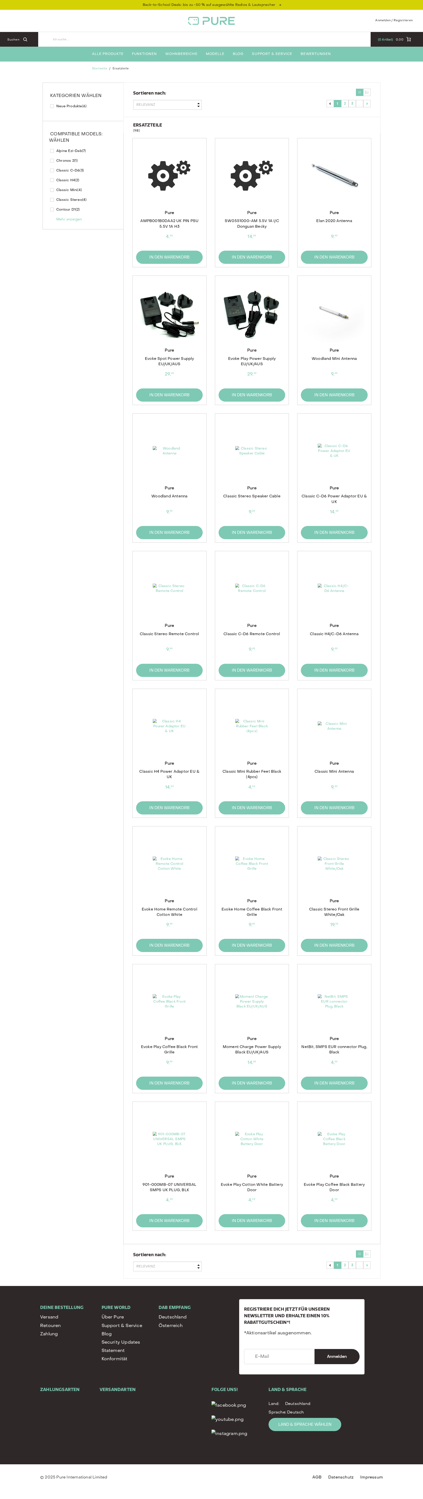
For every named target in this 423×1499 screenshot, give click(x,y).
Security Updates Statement (121, 1346)
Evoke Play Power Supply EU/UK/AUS (252, 361)
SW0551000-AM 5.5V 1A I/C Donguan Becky (252, 223)
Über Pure (113, 1317)
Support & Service (272, 54)
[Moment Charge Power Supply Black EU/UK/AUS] (252, 1002)
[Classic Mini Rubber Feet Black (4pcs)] (252, 726)
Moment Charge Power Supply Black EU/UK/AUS (252, 1049)
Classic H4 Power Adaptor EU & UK (169, 774)
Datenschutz (340, 1477)
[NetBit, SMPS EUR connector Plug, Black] (334, 1002)
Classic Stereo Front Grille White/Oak (334, 912)
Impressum (371, 1477)
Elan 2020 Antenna (334, 220)
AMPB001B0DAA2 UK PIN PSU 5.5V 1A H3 (169, 223)
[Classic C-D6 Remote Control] (252, 588)
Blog (238, 54)
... (359, 103)
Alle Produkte (107, 54)
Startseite (99, 68)
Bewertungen (316, 54)
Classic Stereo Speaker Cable (252, 496)
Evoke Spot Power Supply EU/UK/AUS (169, 361)
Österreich (171, 1325)
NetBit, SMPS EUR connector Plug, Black (334, 1049)
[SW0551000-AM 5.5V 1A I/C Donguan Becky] (252, 176)
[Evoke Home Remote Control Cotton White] (169, 864)
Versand (49, 1317)
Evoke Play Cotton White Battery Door (252, 1187)
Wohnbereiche (181, 54)
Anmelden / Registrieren (394, 20)
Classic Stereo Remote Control (169, 634)
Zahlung (49, 1334)
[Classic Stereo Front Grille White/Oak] (334, 864)
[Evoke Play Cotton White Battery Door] (252, 1139)
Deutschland (173, 1317)
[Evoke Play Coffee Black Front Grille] (169, 1002)
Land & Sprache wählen (304, 1424)
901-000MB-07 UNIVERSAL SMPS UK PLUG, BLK (169, 1187)
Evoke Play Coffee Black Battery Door (334, 1187)
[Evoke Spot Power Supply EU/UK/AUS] (169, 313)
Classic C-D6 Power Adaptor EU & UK (334, 499)
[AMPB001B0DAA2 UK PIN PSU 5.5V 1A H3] (169, 176)
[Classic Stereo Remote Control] (169, 588)
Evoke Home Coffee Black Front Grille (252, 912)
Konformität (115, 1359)
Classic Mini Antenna (334, 771)
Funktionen (144, 54)
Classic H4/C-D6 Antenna (334, 634)
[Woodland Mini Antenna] (334, 313)
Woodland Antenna (169, 496)
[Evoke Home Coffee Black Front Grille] (252, 864)
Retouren (50, 1325)
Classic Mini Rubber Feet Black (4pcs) (252, 774)
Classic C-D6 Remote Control (251, 634)
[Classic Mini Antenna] (334, 726)
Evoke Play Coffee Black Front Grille (169, 1049)
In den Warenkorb (169, 257)
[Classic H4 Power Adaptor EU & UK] (169, 726)
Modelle (215, 54)
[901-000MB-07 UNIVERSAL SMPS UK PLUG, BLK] (169, 1139)
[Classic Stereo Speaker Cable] (252, 451)
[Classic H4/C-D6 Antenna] (334, 588)
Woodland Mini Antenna (334, 358)
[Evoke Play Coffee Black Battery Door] (334, 1139)
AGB (316, 1477)
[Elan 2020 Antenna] (334, 176)
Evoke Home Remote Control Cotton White (169, 912)
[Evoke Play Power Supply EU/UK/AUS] (252, 313)
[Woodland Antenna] (169, 451)
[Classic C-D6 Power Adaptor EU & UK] (334, 451)
